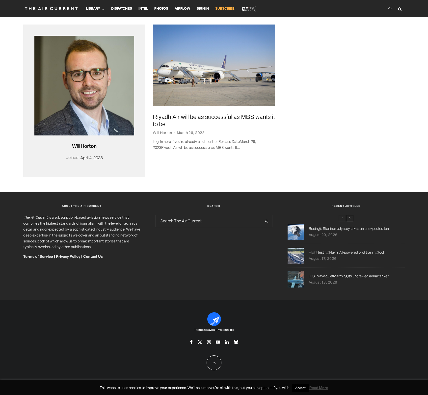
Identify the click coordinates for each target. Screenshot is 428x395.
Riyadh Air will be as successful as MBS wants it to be (214, 120)
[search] (266, 221)
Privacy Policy (68, 257)
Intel (143, 9)
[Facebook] (191, 342)
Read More (318, 388)
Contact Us (93, 257)
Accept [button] (300, 388)
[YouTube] (218, 342)
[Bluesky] (236, 342)
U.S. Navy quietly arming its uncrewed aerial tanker (349, 276)
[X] (200, 342)
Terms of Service (38, 257)
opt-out (265, 388)
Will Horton (84, 146)
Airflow (182, 9)
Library (93, 9)
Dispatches (121, 9)
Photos (161, 9)
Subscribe (225, 9)
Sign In (203, 9)
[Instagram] (209, 342)
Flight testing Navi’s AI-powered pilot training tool (346, 252)
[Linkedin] (227, 342)
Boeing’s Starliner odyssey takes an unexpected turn (349, 229)
